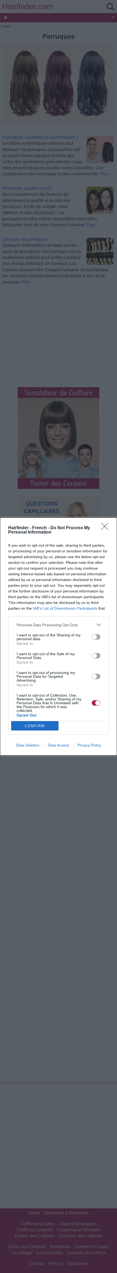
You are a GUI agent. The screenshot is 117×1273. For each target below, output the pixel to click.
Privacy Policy (89, 745)
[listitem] (58, 625)
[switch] (96, 637)
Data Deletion (27, 745)
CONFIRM (35, 726)
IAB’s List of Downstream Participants (65, 608)
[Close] (106, 528)
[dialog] (58, 636)
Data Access (58, 745)
